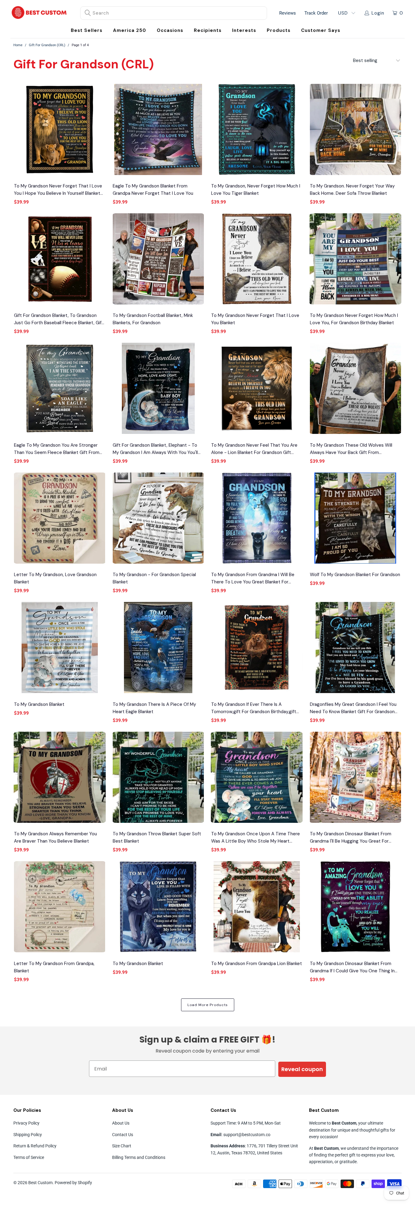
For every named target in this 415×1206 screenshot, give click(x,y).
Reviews (287, 13)
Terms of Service (28, 1157)
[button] (170, 30)
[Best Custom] (39, 13)
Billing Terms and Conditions (138, 1157)
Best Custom (40, 1182)
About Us (120, 1123)
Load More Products (207, 1004)
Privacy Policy (26, 1123)
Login (378, 13)
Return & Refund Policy (35, 1145)
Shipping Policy (27, 1134)
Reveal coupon (302, 1069)
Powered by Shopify (73, 1182)
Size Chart (121, 1145)
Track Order (316, 13)
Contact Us (122, 1134)
